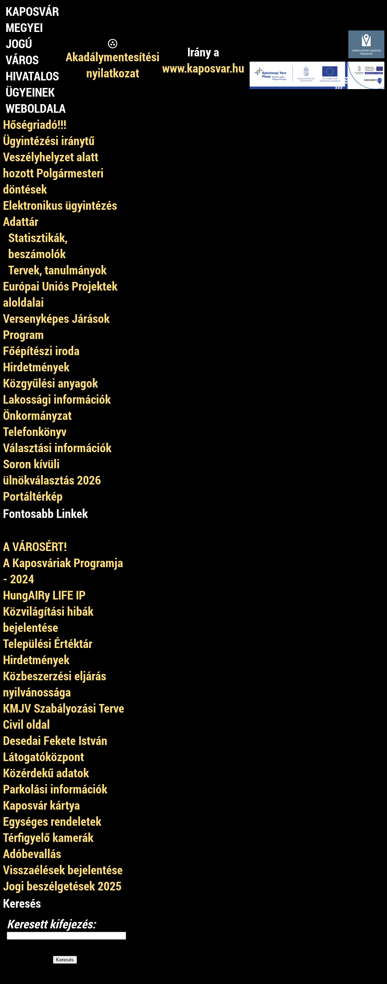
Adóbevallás (32, 853)
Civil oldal (26, 724)
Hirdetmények (36, 659)
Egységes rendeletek (52, 821)
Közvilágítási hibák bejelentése (48, 619)
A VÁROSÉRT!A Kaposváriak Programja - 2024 (63, 562)
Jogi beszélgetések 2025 (62, 886)
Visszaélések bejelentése (63, 869)
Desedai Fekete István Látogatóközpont (55, 748)
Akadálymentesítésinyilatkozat (113, 64)
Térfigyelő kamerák (48, 837)
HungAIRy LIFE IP (44, 595)
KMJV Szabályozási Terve (63, 708)
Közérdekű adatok (46, 772)
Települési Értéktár (47, 643)
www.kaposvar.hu (203, 68)
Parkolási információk (55, 789)
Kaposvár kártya (41, 805)
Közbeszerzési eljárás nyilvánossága (54, 684)
